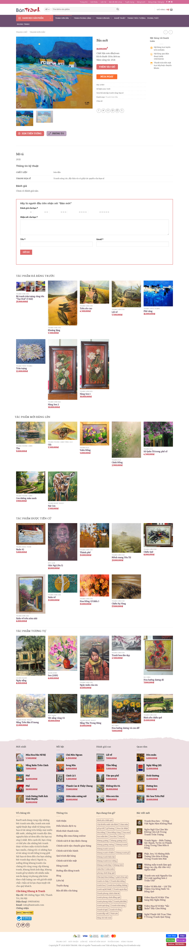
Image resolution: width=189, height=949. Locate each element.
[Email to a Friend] (108, 111)
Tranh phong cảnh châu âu (108, 893)
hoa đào (113, 836)
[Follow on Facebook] (167, 2)
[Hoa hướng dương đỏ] (158, 655)
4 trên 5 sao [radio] (73, 212)
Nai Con (51, 506)
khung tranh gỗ (122, 853)
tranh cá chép (103, 881)
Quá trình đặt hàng (66, 855)
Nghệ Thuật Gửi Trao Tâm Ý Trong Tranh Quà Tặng (157, 915)
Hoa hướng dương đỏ (154, 680)
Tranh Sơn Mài (103, 18)
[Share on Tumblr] (122, 111)
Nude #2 (20, 549)
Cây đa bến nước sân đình (107, 824)
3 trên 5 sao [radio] (54, 212)
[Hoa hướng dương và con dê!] (126, 708)
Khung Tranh (23, 24)
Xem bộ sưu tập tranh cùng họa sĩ (109, 93)
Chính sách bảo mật (66, 860)
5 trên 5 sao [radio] (93, 212)
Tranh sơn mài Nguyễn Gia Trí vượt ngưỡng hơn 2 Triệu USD (158, 878)
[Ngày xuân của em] (94, 658)
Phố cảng (148, 311)
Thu (18, 448)
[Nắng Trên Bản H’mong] (30, 706)
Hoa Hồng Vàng (114, 832)
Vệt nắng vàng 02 (56, 718)
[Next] (87, 73)
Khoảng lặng (54, 330)
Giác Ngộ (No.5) (55, 565)
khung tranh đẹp (104, 865)
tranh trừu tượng (118, 905)
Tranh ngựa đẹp (120, 889)
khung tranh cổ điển (105, 853)
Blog (58, 875)
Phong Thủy (153, 18)
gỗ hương (110, 828)
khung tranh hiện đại (106, 857)
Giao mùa (124, 824)
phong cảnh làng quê (106, 873)
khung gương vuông (105, 845)
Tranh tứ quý (102, 910)
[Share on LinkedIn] (117, 111)
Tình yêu (114, 914)
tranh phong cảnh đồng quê (108, 897)
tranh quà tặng (103, 905)
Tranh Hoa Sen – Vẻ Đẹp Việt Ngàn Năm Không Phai (158, 822)
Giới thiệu (94, 2)
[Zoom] (19, 105)
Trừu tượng (21, 368)
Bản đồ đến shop (115, 2)
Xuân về (52, 597)
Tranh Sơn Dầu (62, 18)
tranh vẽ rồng (115, 910)
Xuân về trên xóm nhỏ (26, 618)
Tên (22, 239)
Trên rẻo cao (86, 308)
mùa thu (100, 869)
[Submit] (117, 9)
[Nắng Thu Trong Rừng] (94, 706)
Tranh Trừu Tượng (136, 18)
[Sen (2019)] (62, 653)
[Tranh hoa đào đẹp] (126, 643)
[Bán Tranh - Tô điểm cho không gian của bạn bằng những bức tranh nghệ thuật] (28, 9)
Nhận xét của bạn (29, 217)
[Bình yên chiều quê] (158, 703)
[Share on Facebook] (99, 111)
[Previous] (21, 73)
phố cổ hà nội (121, 877)
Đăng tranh (141, 2)
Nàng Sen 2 (53, 404)
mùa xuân (110, 869)
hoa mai (126, 832)
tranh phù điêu (120, 901)
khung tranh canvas (105, 849)
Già (49, 444)
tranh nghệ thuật (104, 889)
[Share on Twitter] (103, 111)
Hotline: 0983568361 (176, 944)
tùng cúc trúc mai (104, 918)
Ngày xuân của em (89, 685)
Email (99, 239)
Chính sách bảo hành (67, 850)
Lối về (115, 312)
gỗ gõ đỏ (100, 828)
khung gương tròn (118, 841)
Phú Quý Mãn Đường (105, 877)
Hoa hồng (101, 832)
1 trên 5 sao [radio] (24, 212)
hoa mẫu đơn (102, 836)
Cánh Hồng (117, 462)
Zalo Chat (172, 936)
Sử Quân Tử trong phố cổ (155, 451)
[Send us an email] (171, 2)
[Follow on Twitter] (169, 2)
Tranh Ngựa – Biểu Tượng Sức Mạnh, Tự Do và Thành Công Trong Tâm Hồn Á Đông (158, 844)
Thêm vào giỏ (107, 67)
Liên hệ (103, 2)
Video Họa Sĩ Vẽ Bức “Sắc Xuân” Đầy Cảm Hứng (156, 907)
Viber (182, 936)
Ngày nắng (21, 680)
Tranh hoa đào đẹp (121, 655)
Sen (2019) (53, 675)
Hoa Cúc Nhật (122, 828)
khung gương (103, 841)
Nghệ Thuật (119, 18)
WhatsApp (170, 940)
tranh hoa (101, 885)
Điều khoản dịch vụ (66, 826)
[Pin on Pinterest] (113, 111)
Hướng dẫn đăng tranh (67, 870)
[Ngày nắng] (30, 656)
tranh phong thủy (104, 901)
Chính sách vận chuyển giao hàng (73, 845)
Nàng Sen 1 (85, 394)
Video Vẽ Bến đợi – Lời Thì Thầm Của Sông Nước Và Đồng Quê (157, 889)
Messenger (181, 940)
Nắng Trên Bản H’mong (27, 722)
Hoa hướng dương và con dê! (125, 728)
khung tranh (121, 845)
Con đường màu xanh (26, 498)
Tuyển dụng (129, 2)
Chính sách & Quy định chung (71, 841)
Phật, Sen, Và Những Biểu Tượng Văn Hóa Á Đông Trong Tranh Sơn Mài (157, 856)
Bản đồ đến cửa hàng (66, 890)
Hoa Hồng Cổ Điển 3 (89, 601)
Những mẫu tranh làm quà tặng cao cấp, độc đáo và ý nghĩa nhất (157, 867)
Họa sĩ (121, 836)
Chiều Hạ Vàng (119, 603)
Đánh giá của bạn (29, 208)
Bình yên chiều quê (153, 717)
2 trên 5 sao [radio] (38, 212)
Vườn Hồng (85, 450)
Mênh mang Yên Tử (121, 557)
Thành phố (85, 552)
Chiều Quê (148, 552)
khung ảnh (118, 865)
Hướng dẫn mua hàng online (71, 836)
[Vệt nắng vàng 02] (62, 703)
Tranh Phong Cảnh (82, 18)
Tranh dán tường (118, 881)
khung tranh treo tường (107, 861)
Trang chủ (84, 2)
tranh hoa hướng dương (117, 885)
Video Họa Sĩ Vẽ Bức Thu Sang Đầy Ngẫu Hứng (156, 898)
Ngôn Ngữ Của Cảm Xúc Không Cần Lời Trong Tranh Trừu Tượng (156, 832)
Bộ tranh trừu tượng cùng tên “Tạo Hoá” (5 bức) (30, 297)
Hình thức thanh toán (67, 831)
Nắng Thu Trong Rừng (90, 723)
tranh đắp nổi (102, 914)
